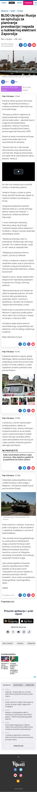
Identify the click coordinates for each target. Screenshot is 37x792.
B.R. (16, 82)
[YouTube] (18, 632)
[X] (13, 632)
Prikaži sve (18, 746)
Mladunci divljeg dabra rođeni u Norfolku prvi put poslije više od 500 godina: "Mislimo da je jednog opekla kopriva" (18, 715)
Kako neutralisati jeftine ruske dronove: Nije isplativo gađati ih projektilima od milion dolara (18, 457)
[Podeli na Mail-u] (34, 45)
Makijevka (31, 643)
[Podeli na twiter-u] (25, 45)
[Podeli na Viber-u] (30, 45)
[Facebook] (8, 632)
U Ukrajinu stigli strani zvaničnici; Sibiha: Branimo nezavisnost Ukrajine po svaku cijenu (19, 737)
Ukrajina (20, 643)
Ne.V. (7, 82)
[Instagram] (24, 632)
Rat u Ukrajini (8, 643)
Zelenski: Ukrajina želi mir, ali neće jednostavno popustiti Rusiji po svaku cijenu (19, 694)
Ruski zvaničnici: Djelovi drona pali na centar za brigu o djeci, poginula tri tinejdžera (19, 704)
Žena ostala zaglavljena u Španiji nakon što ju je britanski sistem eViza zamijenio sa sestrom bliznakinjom (19, 727)
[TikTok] (29, 632)
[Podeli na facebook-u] (21, 45)
